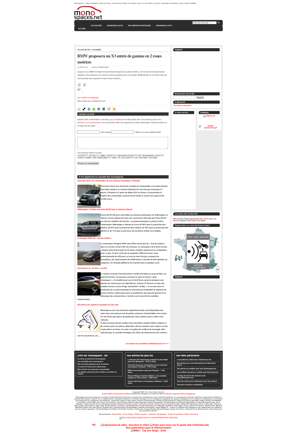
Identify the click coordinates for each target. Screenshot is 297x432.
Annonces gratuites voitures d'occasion (183, 414)
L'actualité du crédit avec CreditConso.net (194, 359)
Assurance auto (164, 25)
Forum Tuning (128, 414)
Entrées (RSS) (107, 394)
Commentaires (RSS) (122, 394)
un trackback (118, 119)
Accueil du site (83, 50)
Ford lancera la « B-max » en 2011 (92, 268)
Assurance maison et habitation (190, 385)
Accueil (82, 29)
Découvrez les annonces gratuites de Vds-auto (97, 305)
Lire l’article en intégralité (88, 98)
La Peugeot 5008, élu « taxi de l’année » (94, 238)
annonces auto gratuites (157, 414)
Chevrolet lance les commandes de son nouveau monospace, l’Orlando (108, 181)
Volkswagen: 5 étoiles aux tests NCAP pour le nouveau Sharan (104, 209)
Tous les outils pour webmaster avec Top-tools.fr (197, 381)
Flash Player (192, 220)
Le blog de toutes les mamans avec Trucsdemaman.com (191, 376)
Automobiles (116, 414)
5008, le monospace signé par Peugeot (143, 370)
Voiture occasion (140, 414)
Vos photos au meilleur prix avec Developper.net (196, 368)
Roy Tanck (204, 219)
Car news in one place (182, 105)
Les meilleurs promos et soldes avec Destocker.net (197, 372)
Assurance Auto (115, 25)
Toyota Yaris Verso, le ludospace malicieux (145, 381)
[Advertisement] (148, 38)
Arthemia (168, 394)
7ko (146, 392)
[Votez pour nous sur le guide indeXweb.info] (179, 425)
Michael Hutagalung (187, 394)
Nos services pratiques (139, 25)
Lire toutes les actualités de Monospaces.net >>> (147, 344)
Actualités (96, 25)
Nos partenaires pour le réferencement (148, 427)
